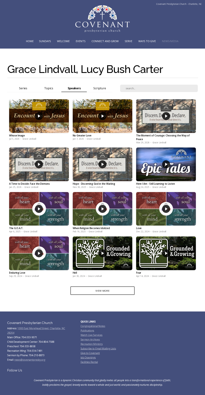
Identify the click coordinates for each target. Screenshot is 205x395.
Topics (48, 88)
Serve (129, 41)
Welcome (63, 41)
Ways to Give (147, 41)
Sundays (45, 41)
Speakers (74, 88)
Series (23, 88)
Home (30, 41)
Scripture (99, 88)
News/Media (170, 41)
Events (81, 41)
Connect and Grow (105, 41)
